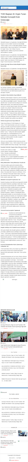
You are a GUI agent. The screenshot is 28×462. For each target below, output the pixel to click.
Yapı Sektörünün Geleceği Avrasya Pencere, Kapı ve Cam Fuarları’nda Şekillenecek (13, 346)
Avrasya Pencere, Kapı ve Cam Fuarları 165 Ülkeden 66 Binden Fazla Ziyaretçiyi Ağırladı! (13, 325)
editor (5, 23)
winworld (6, 328)
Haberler (4, 22)
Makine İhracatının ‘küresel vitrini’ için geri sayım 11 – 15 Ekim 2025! (14, 379)
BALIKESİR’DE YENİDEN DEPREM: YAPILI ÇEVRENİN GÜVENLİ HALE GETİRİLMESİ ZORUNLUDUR (13, 368)
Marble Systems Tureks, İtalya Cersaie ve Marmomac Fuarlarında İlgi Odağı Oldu (12, 374)
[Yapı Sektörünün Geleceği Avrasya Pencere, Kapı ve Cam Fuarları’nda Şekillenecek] (14, 336)
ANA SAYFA (12, 458)
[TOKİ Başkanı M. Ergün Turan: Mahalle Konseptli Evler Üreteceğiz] (14, 32)
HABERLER (14, 427)
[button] (26, 8)
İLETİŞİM (19, 458)
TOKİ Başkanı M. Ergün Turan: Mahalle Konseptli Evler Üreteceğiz (13, 17)
